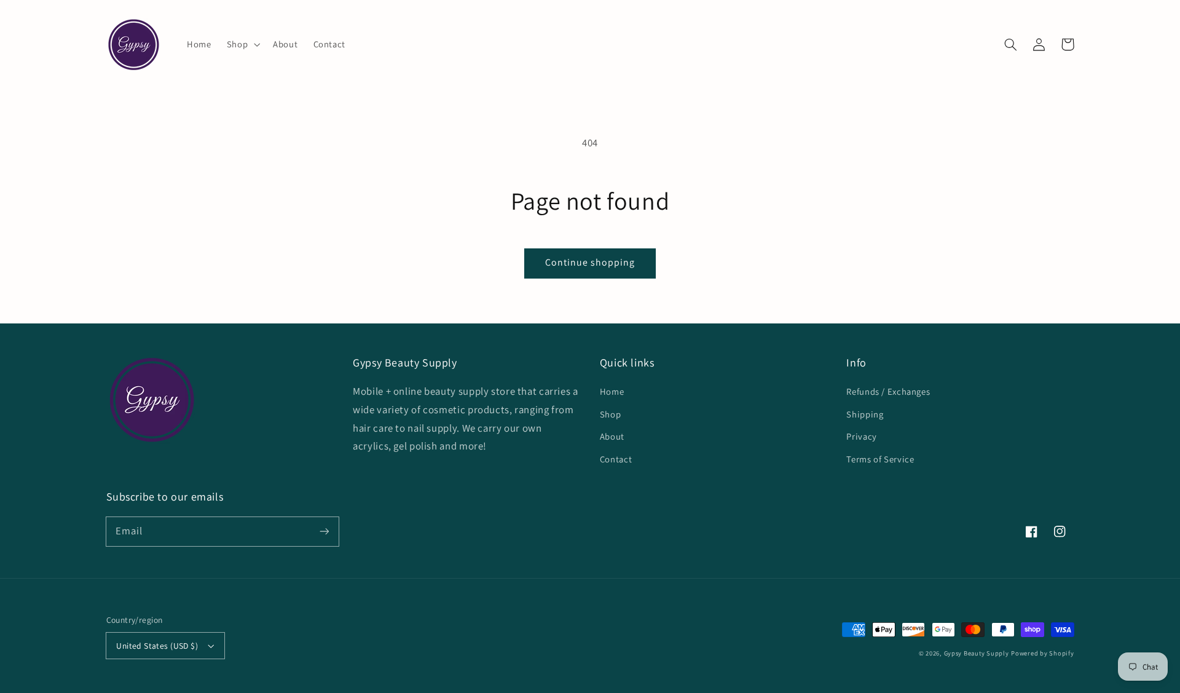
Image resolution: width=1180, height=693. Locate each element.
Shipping (864, 414)
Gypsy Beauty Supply (976, 653)
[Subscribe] (324, 531)
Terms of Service (880, 459)
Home (612, 391)
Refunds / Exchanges (888, 391)
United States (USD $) (157, 645)
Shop (610, 414)
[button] (242, 44)
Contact (616, 459)
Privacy (861, 436)
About (612, 436)
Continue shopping (590, 262)
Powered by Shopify (1042, 653)
